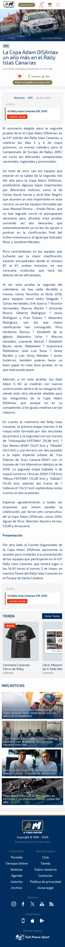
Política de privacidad (45, 882)
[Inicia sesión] (41, 6)
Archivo (16, 888)
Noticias (19, 97)
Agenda (16, 875)
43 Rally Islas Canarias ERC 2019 (27, 111)
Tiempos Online (17, 116)
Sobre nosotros (45, 869)
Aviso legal (45, 888)
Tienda (9, 616)
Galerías (17, 882)
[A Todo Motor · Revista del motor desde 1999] (9, 7)
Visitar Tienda (52, 616)
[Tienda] (49, 5)
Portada (17, 857)
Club (45, 857)
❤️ (19, 76)
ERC (6, 45)
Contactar (45, 875)
